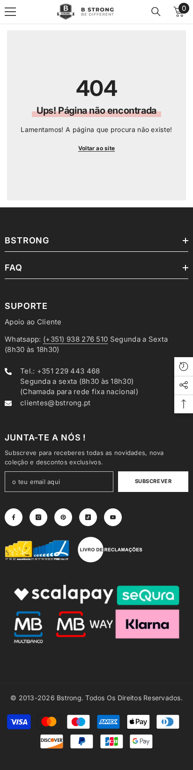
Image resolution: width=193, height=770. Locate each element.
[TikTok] (88, 517)
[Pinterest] (63, 517)
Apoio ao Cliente (33, 321)
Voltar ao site (96, 148)
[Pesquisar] (156, 11)
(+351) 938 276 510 (75, 339)
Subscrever (153, 481)
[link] (37, 549)
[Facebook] (13, 517)
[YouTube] (113, 517)
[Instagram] (38, 517)
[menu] (10, 11)
